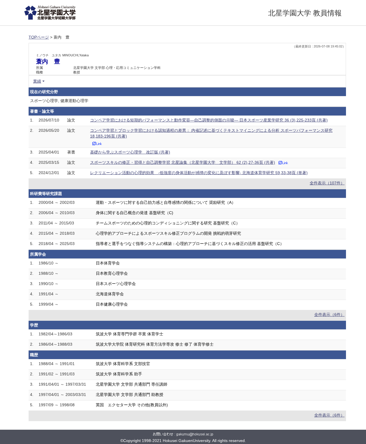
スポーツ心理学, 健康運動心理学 (59, 100)
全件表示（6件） (329, 314)
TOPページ (39, 37)
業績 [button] (37, 81)
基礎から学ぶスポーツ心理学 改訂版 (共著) (130, 152)
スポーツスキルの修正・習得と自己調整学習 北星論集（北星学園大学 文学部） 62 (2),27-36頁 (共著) (182, 162)
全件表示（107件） (327, 183)
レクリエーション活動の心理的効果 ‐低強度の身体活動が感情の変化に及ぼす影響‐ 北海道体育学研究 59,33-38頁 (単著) (199, 172)
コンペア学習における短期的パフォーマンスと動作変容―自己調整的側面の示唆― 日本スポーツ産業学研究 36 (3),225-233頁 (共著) (209, 120)
